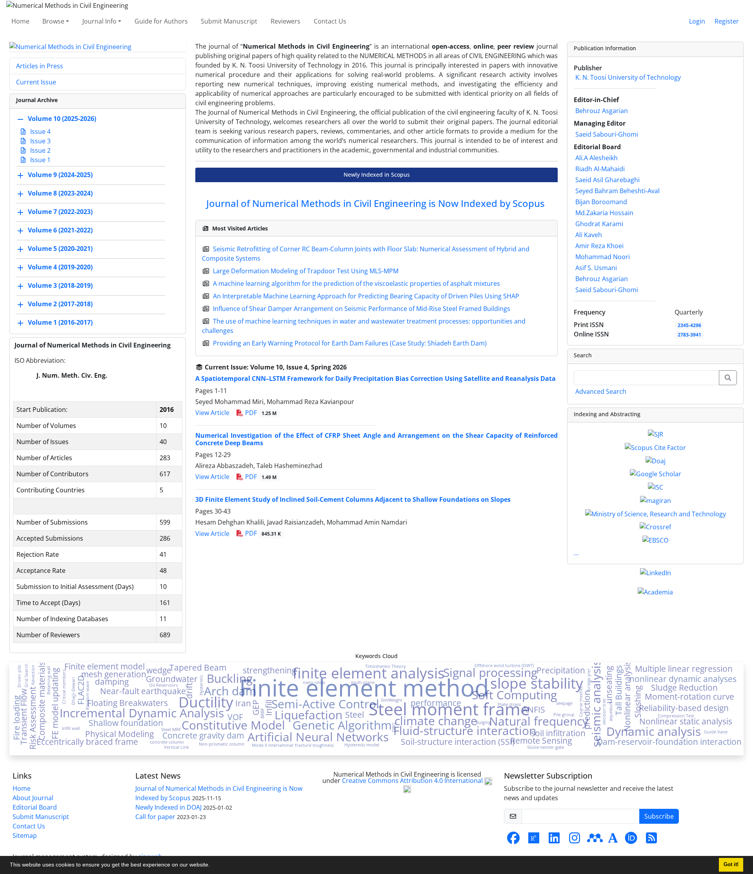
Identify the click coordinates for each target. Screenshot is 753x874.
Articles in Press (39, 66)
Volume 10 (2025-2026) (62, 119)
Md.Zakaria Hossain (604, 212)
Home (20, 21)
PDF (260, 412)
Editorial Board (35, 807)
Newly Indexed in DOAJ (168, 807)
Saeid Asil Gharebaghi (607, 180)
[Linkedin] (554, 840)
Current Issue (36, 82)
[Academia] (613, 840)
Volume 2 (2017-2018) (60, 304)
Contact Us (330, 21)
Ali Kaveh (588, 234)
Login (697, 21)
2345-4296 (689, 325)
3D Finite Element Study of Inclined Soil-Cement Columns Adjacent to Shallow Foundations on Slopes (353, 499)
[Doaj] (656, 460)
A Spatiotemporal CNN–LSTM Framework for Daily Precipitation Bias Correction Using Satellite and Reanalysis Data (375, 378)
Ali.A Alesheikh (596, 158)
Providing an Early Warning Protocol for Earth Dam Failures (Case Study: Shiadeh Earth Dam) (350, 343)
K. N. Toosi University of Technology (628, 77)
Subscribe (659, 816)
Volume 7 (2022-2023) (60, 212)
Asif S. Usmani (596, 267)
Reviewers (285, 21)
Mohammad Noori (602, 256)
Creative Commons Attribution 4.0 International (413, 780)
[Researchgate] (533, 840)
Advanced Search (600, 391)
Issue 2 (40, 150)
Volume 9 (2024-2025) (60, 175)
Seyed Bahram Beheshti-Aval (617, 191)
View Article (212, 412)
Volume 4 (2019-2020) (60, 267)
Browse (53, 21)
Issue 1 (40, 159)
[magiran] (655, 500)
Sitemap (25, 835)
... (576, 553)
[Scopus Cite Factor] (655, 446)
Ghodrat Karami (599, 223)
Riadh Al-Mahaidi (600, 169)
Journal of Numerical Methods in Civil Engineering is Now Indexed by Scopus (375, 203)
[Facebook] (513, 840)
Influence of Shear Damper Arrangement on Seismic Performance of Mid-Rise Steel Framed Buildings (361, 308)
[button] (212, 866)
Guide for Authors (161, 21)
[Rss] (651, 840)
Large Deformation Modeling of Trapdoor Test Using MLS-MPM (305, 271)
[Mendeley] (595, 840)
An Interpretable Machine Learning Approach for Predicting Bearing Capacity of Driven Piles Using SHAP (366, 296)
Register (727, 21)
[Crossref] (655, 526)
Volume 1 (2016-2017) (60, 322)
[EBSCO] (655, 539)
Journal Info (99, 21)
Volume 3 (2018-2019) (60, 286)
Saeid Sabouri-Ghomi (606, 134)
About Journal (33, 798)
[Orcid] (631, 840)
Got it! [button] (731, 864)
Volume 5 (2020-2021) (60, 249)
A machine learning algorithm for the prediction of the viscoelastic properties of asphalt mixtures (356, 283)
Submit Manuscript (229, 21)
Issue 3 (40, 141)
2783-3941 (689, 334)
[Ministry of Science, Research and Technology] (655, 513)
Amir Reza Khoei (599, 245)
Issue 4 (40, 131)
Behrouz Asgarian (601, 110)
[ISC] (655, 486)
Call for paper (155, 816)
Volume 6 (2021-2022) (60, 230)
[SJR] (655, 433)
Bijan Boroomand (601, 201)
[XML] (353, 367)
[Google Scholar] (655, 473)
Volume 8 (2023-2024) (60, 193)
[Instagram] (574, 840)
